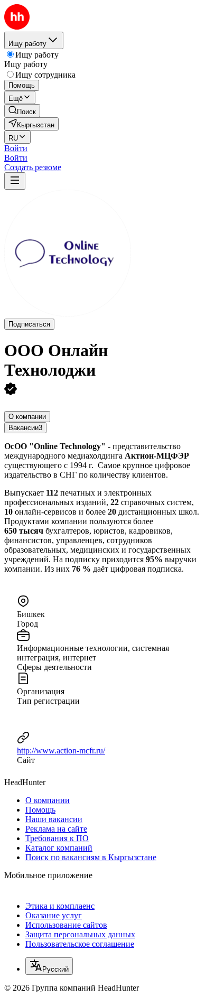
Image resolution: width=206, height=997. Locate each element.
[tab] (27, 416)
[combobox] (49, 966)
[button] (15, 148)
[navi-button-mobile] (14, 181)
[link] (22, 110)
